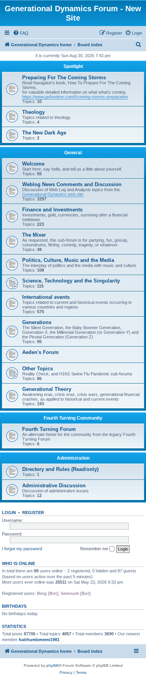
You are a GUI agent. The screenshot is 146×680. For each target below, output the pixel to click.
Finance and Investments (52, 210)
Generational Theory (46, 389)
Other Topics (37, 368)
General (73, 152)
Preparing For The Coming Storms (64, 77)
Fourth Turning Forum (49, 429)
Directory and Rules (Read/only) (60, 469)
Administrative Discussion (54, 485)
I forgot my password (22, 548)
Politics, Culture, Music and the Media (68, 260)
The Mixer (34, 235)
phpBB (52, 665)
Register (33, 512)
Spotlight (73, 66)
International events (46, 297)
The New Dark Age (44, 133)
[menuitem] (20, 33)
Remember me (94, 548)
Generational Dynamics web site (52, 194)
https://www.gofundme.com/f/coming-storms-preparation (75, 96)
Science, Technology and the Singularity (71, 281)
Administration (73, 458)
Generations (36, 322)
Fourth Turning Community (73, 418)
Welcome (33, 164)
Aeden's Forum (40, 352)
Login (9, 512)
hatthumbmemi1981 (39, 639)
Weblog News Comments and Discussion (71, 184)
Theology (33, 112)
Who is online (18, 563)
